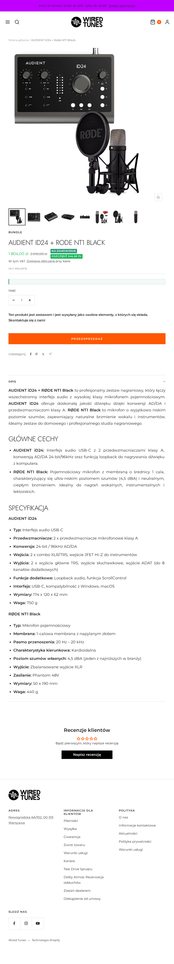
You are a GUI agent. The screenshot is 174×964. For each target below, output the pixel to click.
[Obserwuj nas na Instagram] (26, 923)
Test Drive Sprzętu (78, 869)
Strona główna (18, 40)
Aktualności (128, 833)
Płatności (71, 821)
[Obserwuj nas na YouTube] (38, 923)
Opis (12, 381)
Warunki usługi (76, 853)
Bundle (15, 232)
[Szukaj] (17, 22)
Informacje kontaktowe (137, 825)
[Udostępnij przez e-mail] (50, 354)
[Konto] (167, 22)
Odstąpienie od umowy (82, 899)
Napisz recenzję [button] (87, 755)
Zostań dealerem (77, 891)
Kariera (69, 861)
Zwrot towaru (74, 845)
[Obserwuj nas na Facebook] (14, 923)
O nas (123, 817)
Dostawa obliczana (41, 261)
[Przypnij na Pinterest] (36, 354)
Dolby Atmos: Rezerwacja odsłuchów (84, 880)
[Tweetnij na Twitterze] (43, 354)
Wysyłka (70, 829)
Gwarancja (72, 837)
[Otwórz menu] (7, 22)
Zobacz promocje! (122, 6)
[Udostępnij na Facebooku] (31, 354)
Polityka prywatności (135, 841)
